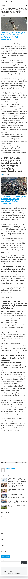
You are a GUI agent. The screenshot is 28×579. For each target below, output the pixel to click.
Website (2, 545)
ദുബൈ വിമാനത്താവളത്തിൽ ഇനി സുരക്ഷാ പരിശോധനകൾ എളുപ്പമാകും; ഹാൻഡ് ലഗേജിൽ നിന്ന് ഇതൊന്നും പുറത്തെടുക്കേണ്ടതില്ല (17, 496)
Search (2, 560)
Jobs (20, 571)
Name (2, 533)
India (17, 571)
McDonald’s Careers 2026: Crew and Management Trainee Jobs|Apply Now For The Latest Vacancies (17, 485)
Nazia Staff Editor (10, 468)
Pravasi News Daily (7, 2)
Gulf (14, 571)
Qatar (11, 571)
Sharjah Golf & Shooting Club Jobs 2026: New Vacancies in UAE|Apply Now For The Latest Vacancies (17, 507)
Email (2, 539)
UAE (1, 15)
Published (16, 567)
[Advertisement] (14, 447)
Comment (3, 518)
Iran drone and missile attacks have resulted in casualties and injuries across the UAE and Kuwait (13, 462)
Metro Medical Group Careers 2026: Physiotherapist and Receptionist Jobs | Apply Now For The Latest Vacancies (17, 480)
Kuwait (8, 571)
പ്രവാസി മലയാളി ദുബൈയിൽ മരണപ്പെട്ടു (16, 489)
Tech (23, 571)
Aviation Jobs (10, 573)
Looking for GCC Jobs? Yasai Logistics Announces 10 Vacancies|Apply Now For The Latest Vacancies (17, 501)
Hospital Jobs (17, 573)
